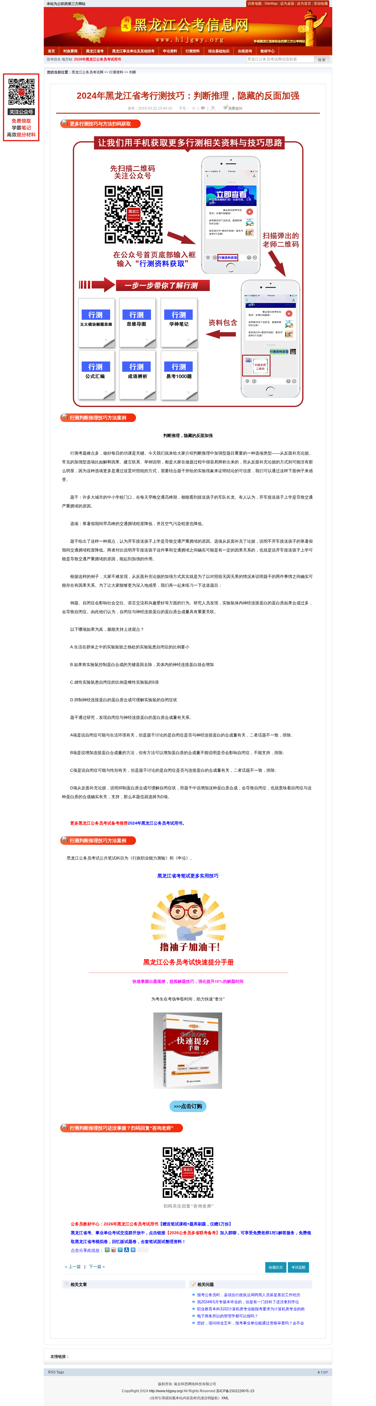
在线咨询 (245, 51)
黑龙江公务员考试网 (87, 72)
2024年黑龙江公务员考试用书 (155, 823)
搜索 (322, 60)
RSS (52, 1372)
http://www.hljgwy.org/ (166, 1391)
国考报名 (54, 59)
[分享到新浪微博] (113, 1249)
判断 (132, 72)
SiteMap (271, 3)
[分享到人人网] (126, 1249)
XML (225, 1398)
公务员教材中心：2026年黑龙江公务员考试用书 (152, 1224)
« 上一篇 (73, 1266)
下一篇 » (97, 1266)
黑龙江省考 (95, 51)
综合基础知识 (218, 51)
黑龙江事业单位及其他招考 (133, 51)
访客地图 (255, 3)
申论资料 (170, 51)
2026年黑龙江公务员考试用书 (97, 59)
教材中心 (268, 51)
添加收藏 (321, 3)
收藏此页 (276, 1267)
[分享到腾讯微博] (120, 1249)
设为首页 (304, 3)
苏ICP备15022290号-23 (235, 1391)
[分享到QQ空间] (107, 1249)
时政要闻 (70, 51)
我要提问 (235, 108)
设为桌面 (287, 3)
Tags (60, 1372)
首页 (51, 51)
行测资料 (193, 51)
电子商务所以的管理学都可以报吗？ (227, 1316)
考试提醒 (298, 1267)
